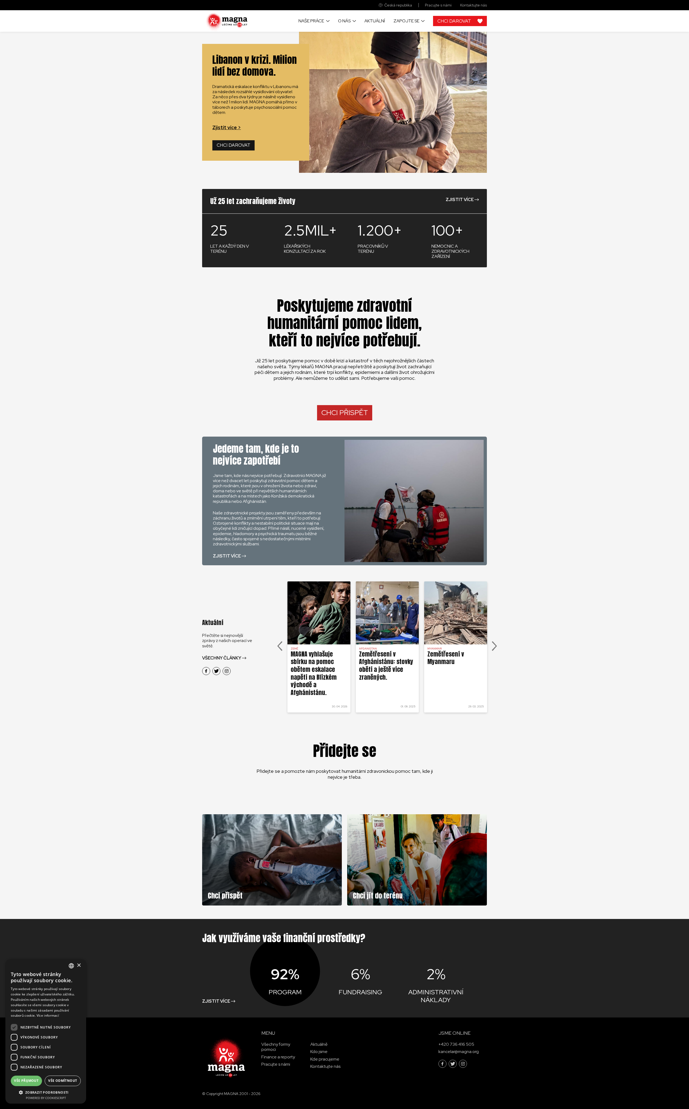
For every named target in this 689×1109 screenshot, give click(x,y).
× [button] (79, 965)
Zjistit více (460, 199)
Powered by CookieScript (46, 1098)
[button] (46, 1092)
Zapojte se (406, 21)
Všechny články (221, 658)
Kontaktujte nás (473, 5)
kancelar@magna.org (458, 1052)
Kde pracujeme (324, 1059)
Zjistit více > (226, 127)
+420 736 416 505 (456, 1044)
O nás (344, 21)
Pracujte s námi (438, 5)
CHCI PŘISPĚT (344, 412)
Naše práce (311, 21)
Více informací (48, 1015)
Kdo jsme (319, 1052)
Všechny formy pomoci (275, 1047)
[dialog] (45, 1031)
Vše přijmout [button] (26, 1080)
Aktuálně (319, 1044)
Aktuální (374, 21)
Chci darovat (233, 145)
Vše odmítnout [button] (62, 1080)
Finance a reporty (278, 1057)
